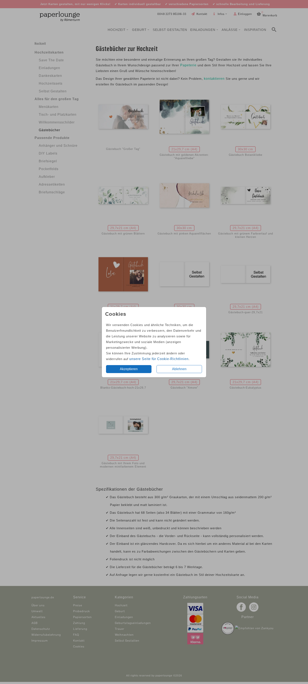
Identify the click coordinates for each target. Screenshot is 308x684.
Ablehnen (179, 369)
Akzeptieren (129, 369)
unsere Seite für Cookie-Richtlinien (159, 359)
